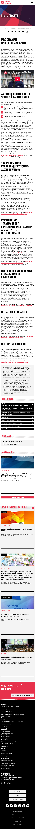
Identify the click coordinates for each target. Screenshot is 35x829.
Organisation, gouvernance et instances (10, 706)
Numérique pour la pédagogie (11, 426)
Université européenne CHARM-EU (9, 766)
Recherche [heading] (4, 729)
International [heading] (5, 758)
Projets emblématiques (18, 507)
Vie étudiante (4, 751)
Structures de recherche (6, 709)
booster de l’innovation (25, 305)
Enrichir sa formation (6, 724)
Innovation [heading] (4, 740)
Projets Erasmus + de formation (8, 763)
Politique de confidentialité (17, 818)
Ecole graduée (4, 726)
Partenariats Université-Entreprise (8, 743)
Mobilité (3, 762)
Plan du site (17, 821)
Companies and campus (8, 305)
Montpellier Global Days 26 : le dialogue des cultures (16, 658)
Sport (2, 755)
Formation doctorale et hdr (7, 733)
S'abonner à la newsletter (22, 695)
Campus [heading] (3, 748)
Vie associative (4, 756)
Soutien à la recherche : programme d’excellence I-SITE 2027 (15, 615)
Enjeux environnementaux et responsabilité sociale (12, 714)
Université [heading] (4, 704)
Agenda (17, 795)
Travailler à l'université (6, 716)
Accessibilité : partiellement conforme (17, 815)
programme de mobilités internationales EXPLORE (16, 262)
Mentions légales (17, 811)
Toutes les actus (17, 497)
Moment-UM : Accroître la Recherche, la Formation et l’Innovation (17, 409)
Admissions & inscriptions (7, 719)
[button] (19, 31)
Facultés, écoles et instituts (7, 708)
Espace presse (17, 799)
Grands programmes (5, 738)
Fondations (5, 429)
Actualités (17, 792)
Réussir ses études (5, 723)
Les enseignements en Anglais (7, 765)
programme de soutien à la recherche (12, 155)
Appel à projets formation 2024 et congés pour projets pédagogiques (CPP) (17, 475)
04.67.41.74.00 (6, 783)
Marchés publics (17, 824)
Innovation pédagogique (6, 728)
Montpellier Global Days (20, 253)
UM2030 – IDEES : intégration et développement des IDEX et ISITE (16, 413)
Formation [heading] (4, 718)
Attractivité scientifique (6, 736)
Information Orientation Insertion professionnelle (12, 721)
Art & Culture (4, 750)
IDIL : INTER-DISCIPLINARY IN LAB (12, 423)
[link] (8, 31)
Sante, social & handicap (6, 753)
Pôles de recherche (5, 731)
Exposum (5, 417)
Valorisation (4, 745)
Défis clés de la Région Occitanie (11, 420)
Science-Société (4, 734)
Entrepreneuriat (4, 746)
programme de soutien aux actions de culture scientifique (17, 361)
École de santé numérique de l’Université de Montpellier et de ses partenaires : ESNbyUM (15, 404)
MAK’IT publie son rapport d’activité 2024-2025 (17, 530)
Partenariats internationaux (7, 760)
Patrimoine (3, 713)
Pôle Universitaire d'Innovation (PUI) (9, 741)
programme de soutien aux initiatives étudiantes (17, 336)
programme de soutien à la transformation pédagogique (16, 213)
